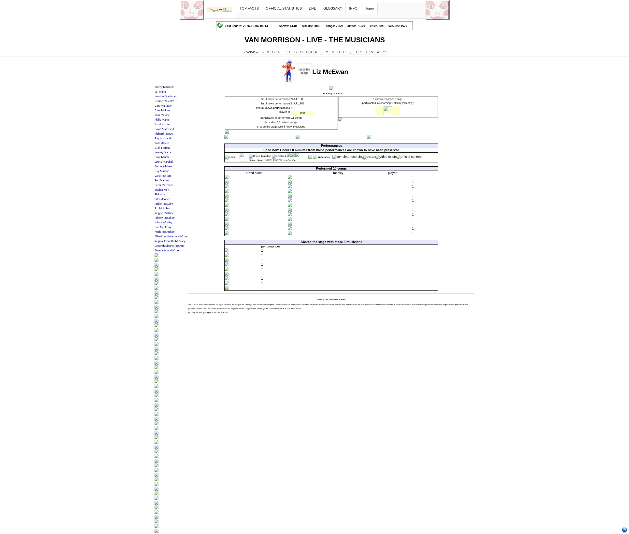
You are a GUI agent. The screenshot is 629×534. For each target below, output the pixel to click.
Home (369, 8)
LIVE (312, 8)
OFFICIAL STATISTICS (284, 8)
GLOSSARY (332, 8)
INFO (353, 8)
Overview (251, 52)
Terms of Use (322, 299)
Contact (342, 299)
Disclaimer (333, 299)
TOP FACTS (249, 8)
